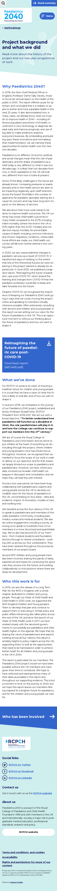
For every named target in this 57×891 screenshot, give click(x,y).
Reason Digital (17, 882)
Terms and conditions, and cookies (23, 852)
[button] (3, 3)
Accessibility (9, 857)
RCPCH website (42, 793)
